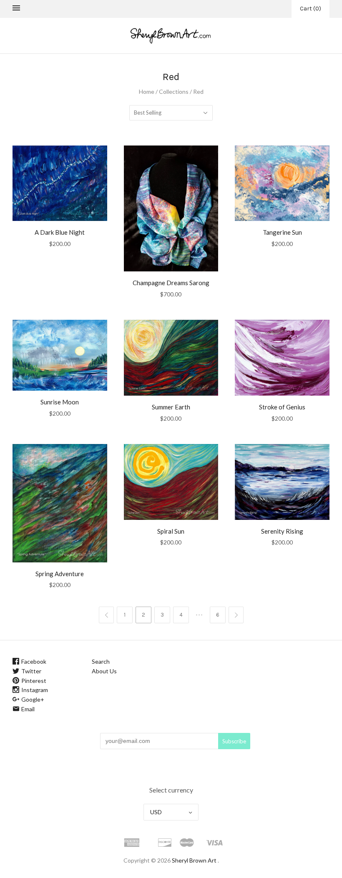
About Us (104, 671)
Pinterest (33, 680)
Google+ (32, 699)
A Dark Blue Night (60, 232)
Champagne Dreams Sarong (171, 282)
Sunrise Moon (59, 402)
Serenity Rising (282, 531)
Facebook (33, 661)
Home (146, 91)
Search (101, 661)
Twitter (31, 671)
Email (28, 708)
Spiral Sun (170, 531)
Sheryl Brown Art (194, 860)
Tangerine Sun (282, 232)
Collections (174, 91)
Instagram (34, 689)
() (310, 8)
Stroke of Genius (282, 407)
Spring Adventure (59, 573)
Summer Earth (171, 407)
